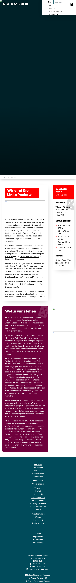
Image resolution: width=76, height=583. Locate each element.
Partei (7, 177)
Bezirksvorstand (15, 246)
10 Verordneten (16, 271)
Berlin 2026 (38, 520)
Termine (38, 488)
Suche (38, 533)
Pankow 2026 (38, 523)
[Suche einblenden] (66, 4)
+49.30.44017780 (38, 564)
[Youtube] (26, 4)
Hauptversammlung (38, 507)
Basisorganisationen (38, 504)
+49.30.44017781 (39, 566)
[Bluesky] (15, 4)
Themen (38, 510)
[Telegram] (22, 4)
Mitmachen (38, 481)
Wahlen (38, 517)
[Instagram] (19, 4)
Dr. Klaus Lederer (29, 284)
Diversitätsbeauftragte (29, 256)
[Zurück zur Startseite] (3, 177)
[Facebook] (4, 4)
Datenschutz (38, 543)
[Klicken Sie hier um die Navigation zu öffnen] (72, 4)
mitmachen (9, 241)
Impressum (38, 536)
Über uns (37, 494)
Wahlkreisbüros (55, 11)
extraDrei (53, 8)
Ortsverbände (38, 500)
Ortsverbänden (25, 222)
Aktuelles (38, 464)
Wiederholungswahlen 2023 (23, 263)
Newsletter (53, 14)
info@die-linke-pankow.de (38, 569)
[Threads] (11, 4)
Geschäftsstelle (21, 297)
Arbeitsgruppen (22, 225)
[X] (8, 4)
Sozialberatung (38, 514)
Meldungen (38, 467)
